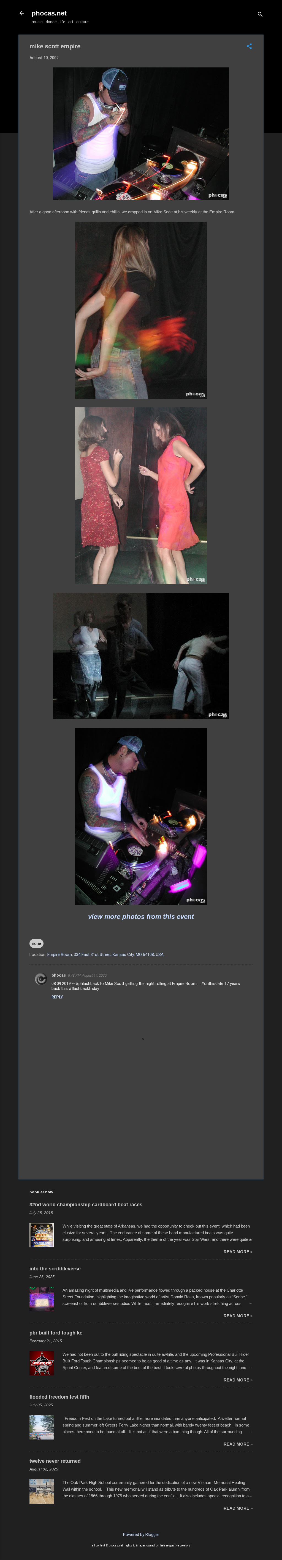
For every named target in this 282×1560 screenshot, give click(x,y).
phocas (58, 975)
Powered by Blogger (141, 1534)
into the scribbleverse (55, 1268)
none (36, 943)
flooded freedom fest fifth (59, 1397)
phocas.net (49, 13)
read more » (238, 1251)
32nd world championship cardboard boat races (85, 1204)
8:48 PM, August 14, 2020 (87, 975)
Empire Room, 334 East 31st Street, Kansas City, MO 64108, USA (105, 954)
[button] (249, 47)
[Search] (260, 15)
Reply (57, 997)
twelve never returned (55, 1461)
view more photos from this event (141, 916)
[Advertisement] (141, 1127)
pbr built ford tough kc (55, 1333)
